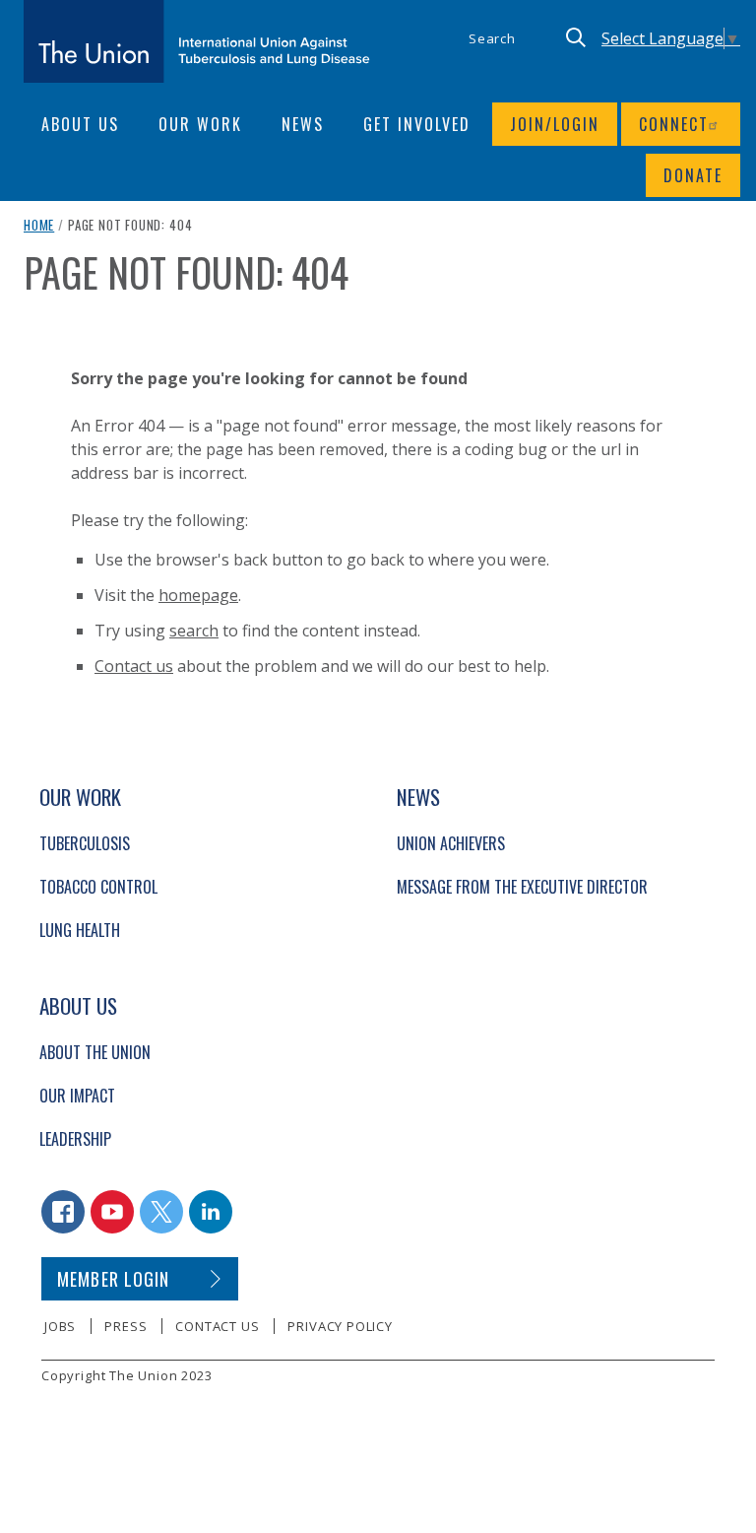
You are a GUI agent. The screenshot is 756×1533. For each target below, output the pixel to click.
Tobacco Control (98, 887)
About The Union (95, 1052)
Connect (674, 124)
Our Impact (77, 1095)
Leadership (75, 1139)
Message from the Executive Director (522, 887)
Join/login (554, 124)
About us (80, 124)
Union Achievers (451, 843)
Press (125, 1326)
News (303, 124)
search (194, 630)
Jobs (60, 1326)
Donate (693, 175)
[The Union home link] (197, 41)
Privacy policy (339, 1326)
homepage (198, 595)
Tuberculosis (84, 843)
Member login (113, 1279)
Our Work (200, 124)
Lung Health (79, 930)
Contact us (133, 666)
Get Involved (417, 124)
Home (39, 224)
